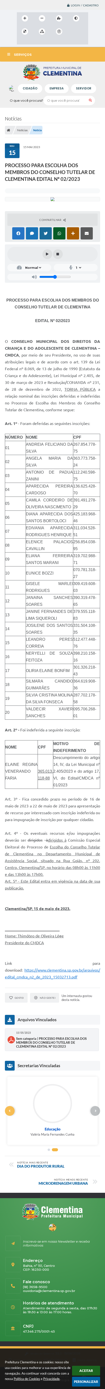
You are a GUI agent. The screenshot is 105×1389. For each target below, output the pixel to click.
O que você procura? (26, 100)
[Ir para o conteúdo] (73, 31)
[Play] (47, 254)
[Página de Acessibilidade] (59, 31)
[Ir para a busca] (32, 41)
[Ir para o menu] (22, 41)
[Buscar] (90, 100)
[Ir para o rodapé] (43, 41)
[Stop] (58, 254)
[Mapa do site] (42, 31)
